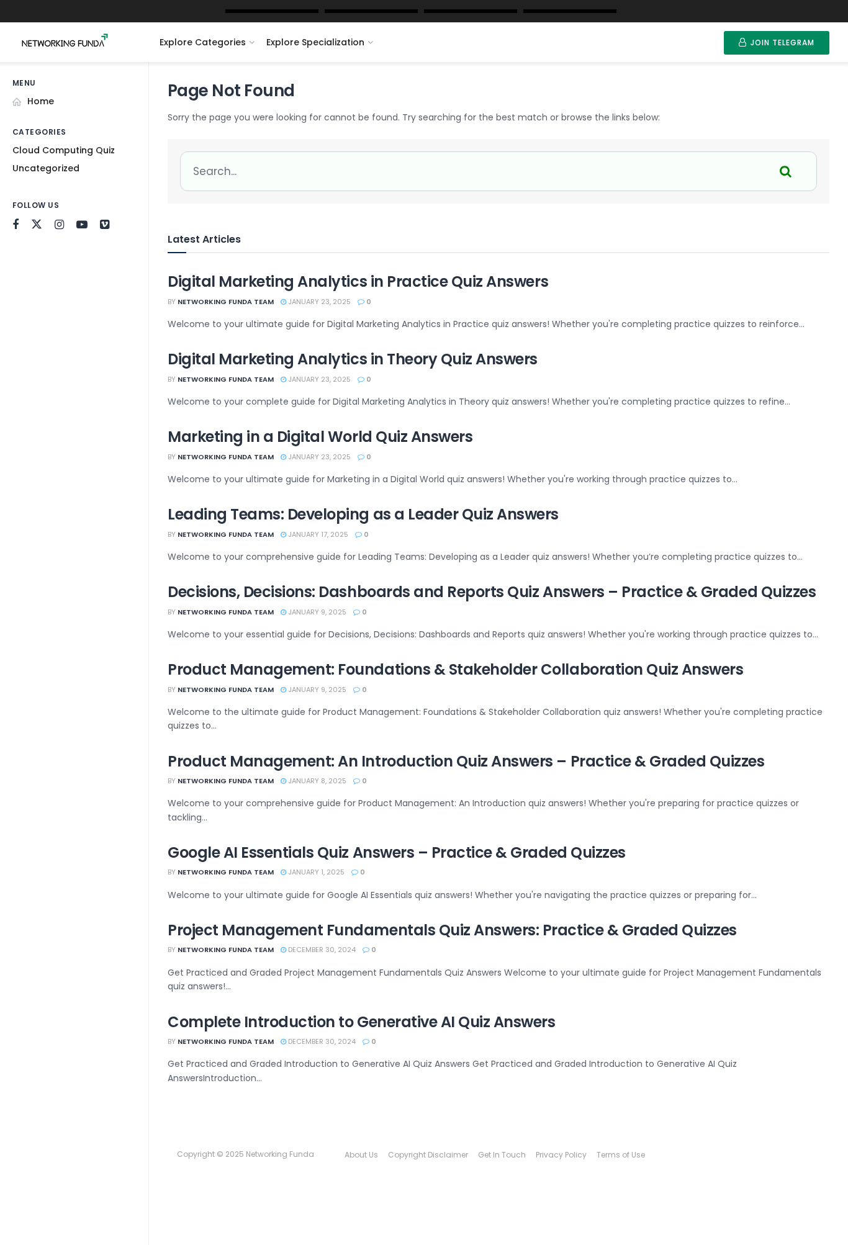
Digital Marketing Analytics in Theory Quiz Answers (353, 359)
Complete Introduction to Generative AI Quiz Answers (362, 1022)
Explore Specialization (315, 42)
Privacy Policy (561, 1154)
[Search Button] (786, 171)
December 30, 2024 (321, 950)
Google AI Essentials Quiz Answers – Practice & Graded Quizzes (397, 852)
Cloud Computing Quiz (63, 150)
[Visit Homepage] (76, 42)
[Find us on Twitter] (36, 224)
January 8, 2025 (316, 781)
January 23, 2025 (318, 302)
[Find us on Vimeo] (104, 225)
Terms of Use (621, 1154)
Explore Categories (203, 42)
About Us (361, 1154)
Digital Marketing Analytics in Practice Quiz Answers (358, 281)
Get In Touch (502, 1154)
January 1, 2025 (315, 872)
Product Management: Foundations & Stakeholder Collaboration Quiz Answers (455, 669)
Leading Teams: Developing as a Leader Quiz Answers (363, 514)
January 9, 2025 (316, 612)
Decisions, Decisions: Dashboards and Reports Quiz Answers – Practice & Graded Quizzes (492, 592)
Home (40, 101)
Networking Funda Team (226, 302)
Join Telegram (781, 42)
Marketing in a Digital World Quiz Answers (320, 436)
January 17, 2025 (317, 534)
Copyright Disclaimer (428, 1154)
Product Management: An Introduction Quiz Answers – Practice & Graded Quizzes (466, 761)
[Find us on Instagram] (59, 225)
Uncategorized (45, 168)
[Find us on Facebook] (15, 225)
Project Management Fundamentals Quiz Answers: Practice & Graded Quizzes (452, 930)
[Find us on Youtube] (82, 225)
